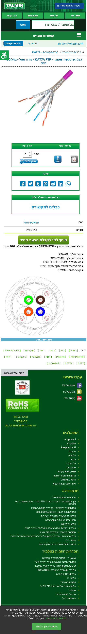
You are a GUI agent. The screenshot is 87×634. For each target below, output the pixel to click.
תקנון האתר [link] (20, 421)
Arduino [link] (71, 443)
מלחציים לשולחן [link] (68, 524)
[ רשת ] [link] (41, 350)
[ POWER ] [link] (60, 357)
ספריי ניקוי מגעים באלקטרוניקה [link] (60, 520)
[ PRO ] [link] (48, 357)
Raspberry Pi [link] (68, 447)
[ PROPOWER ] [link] (77, 357)
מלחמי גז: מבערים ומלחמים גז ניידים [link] (58, 516)
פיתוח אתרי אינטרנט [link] (14, 373)
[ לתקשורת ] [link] (21, 357)
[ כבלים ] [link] (73, 350)
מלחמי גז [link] (71, 578)
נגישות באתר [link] (20, 416)
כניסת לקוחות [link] (12, 43)
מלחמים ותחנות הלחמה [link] (64, 475)
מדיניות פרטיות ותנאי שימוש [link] (20, 425)
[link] (14, 6)
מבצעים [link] (33, 15)
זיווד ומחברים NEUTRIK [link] (64, 483)
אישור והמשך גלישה (46, 626)
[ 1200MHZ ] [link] (53, 363)
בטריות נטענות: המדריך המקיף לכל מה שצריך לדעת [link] (50, 528)
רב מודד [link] (72, 451)
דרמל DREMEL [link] (68, 479)
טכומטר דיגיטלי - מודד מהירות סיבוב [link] (58, 532)
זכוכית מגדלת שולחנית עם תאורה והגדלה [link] (55, 566)
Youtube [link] (70, 398)
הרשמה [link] (32, 43)
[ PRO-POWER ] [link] (12, 350)
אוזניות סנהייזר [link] (68, 582)
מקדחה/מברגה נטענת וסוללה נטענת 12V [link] (55, 562)
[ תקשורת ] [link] (29, 350)
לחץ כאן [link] (70, 44)
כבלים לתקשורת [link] (71, 52)
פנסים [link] (73, 459)
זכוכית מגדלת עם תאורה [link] (64, 497)
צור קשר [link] (11, 15)
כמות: (36, 154)
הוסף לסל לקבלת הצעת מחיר (43, 240)
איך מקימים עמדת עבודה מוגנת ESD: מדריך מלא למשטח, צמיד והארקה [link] (45, 502)
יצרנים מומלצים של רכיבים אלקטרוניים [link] (57, 544)
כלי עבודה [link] (71, 463)
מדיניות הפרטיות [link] (56, 618)
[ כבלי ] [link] (52, 350)
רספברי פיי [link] (70, 540)
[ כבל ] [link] (62, 350)
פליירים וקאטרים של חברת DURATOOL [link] (56, 570)
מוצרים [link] (75, 15)
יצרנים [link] (54, 15)
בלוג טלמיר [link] (69, 391)
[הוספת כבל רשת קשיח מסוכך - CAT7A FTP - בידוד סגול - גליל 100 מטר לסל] (29, 161)
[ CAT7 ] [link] (81, 363)
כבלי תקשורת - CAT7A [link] (45, 52)
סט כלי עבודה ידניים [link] (66, 594)
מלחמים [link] (72, 455)
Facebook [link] (69, 385)
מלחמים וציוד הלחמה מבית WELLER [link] (58, 586)
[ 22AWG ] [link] (36, 357)
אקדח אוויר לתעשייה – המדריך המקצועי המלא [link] (53, 508)
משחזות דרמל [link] (69, 598)
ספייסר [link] (72, 590)
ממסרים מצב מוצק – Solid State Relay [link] (56, 512)
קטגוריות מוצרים (43, 36)
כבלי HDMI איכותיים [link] (66, 574)
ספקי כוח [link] (71, 467)
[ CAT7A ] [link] (68, 363)
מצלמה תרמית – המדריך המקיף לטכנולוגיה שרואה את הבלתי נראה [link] (43, 536)
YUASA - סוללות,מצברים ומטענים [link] (59, 558)
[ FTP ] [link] (8, 357)
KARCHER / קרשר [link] (66, 471)
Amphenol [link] (70, 439)
